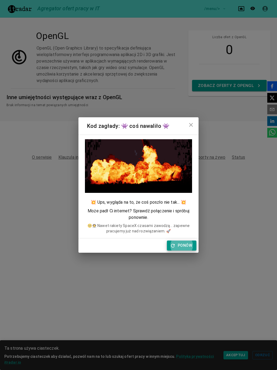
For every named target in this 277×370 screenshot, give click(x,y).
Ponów (185, 245)
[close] (191, 124)
